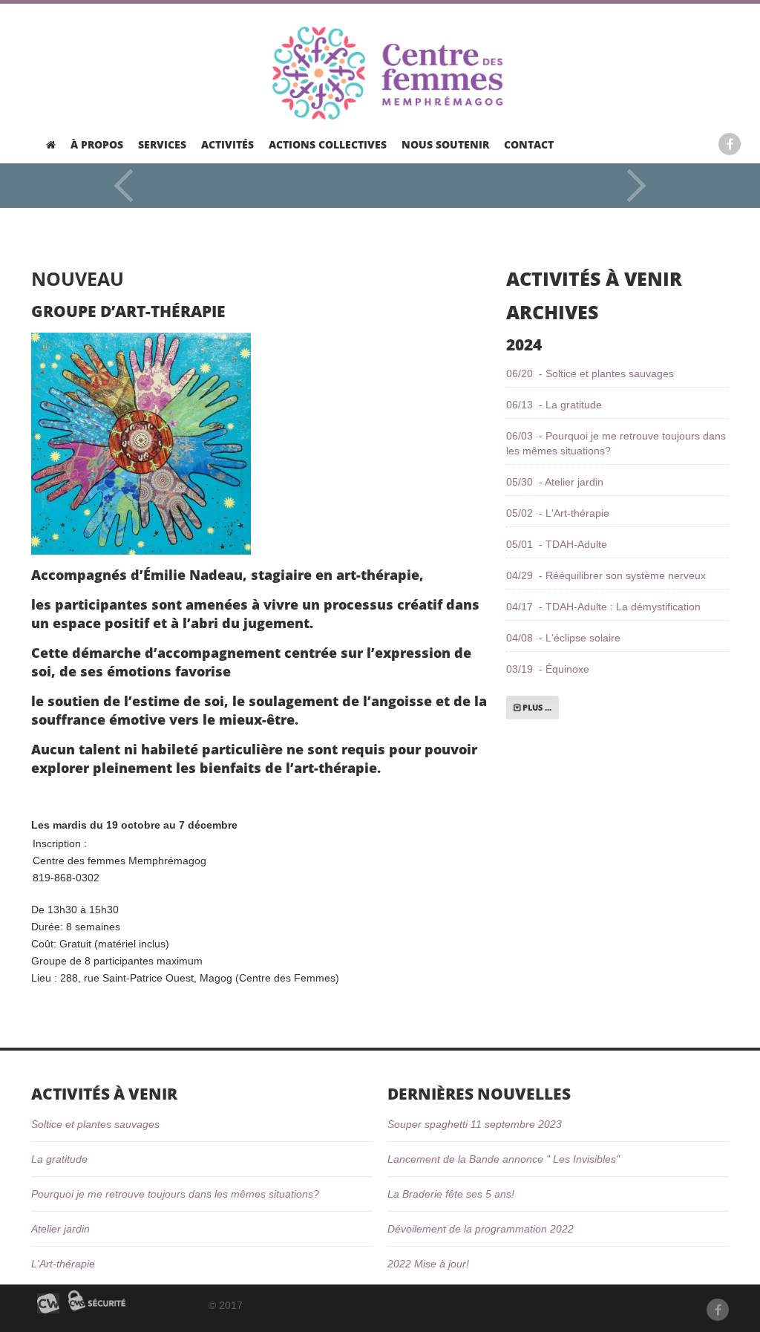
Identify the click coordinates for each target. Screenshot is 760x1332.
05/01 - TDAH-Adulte (556, 544)
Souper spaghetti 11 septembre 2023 (474, 1124)
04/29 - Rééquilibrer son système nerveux (606, 575)
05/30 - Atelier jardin (554, 482)
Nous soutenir (445, 144)
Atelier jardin (60, 1229)
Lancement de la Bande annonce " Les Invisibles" (503, 1159)
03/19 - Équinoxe (547, 669)
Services (162, 144)
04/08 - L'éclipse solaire (563, 638)
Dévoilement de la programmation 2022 (480, 1229)
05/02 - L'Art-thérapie (557, 513)
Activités (227, 144)
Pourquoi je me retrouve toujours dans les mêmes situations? (175, 1194)
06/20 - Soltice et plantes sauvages (590, 373)
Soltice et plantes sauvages (95, 1124)
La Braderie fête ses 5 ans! (450, 1194)
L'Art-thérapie (63, 1264)
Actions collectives (328, 144)
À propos (97, 144)
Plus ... (535, 707)
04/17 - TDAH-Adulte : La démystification (603, 607)
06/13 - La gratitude (554, 405)
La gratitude (59, 1159)
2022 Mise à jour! (428, 1264)
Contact (529, 144)
